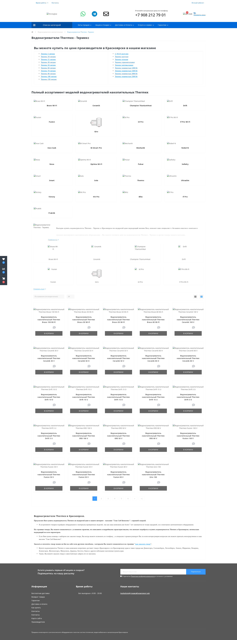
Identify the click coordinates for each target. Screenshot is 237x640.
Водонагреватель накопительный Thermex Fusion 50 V (83, 474)
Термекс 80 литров (48, 74)
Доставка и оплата (39, 604)
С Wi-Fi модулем (121, 54)
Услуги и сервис (145, 25)
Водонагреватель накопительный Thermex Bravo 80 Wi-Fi (153, 319)
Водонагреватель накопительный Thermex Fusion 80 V (118, 474)
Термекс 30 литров (48, 62)
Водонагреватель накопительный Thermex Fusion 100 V (188, 436)
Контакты (55, 3)
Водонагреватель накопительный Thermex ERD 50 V (118, 436)
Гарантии (162, 25)
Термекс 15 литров (48, 59)
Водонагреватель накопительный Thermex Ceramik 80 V (188, 358)
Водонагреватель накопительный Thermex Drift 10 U (83, 397)
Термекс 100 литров (49, 76)
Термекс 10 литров (48, 57)
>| (142, 499)
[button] (40, 3)
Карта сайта (36, 618)
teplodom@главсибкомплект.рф (135, 593)
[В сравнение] (61, 309)
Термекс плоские (121, 59)
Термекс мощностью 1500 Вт (126, 71)
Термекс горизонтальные (125, 62)
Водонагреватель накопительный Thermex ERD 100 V (83, 436)
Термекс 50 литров (48, 65)
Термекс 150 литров (49, 79)
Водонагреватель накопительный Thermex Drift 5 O (188, 397)
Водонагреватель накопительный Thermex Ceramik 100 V (188, 319)
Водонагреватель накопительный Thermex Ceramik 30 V (49, 358)
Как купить (36, 607)
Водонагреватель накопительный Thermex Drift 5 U (49, 436)
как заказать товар (142, 544)
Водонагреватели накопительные (50, 32)
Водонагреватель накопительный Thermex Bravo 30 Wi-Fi (83, 319)
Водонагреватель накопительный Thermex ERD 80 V (153, 436)
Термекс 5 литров (48, 54)
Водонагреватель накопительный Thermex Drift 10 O (49, 397)
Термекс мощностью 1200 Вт (126, 68)
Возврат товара (38, 597)
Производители (38, 622)
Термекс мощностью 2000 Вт (126, 74)
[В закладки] (61, 306)
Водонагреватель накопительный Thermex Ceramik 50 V (118, 358)
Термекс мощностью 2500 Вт (126, 76)
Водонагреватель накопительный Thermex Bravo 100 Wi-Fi (49, 319)
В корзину (49, 333)
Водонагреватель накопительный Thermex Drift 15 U (153, 397)
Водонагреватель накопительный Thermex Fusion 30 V (49, 474)
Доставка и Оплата (123, 25)
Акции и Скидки (102, 25)
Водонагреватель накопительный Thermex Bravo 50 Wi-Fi (118, 319)
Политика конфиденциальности (143, 576)
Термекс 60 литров (48, 68)
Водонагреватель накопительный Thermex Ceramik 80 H (153, 358)
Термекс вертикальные (124, 65)
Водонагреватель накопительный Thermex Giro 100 (153, 474)
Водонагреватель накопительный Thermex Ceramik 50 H (83, 358)
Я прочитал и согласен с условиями (147, 576)
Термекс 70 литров (48, 71)
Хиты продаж (83, 25)
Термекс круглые (121, 57)
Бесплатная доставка (40, 593)
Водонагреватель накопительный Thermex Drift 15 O (118, 397)
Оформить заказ (200, 15)
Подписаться (196, 572)
